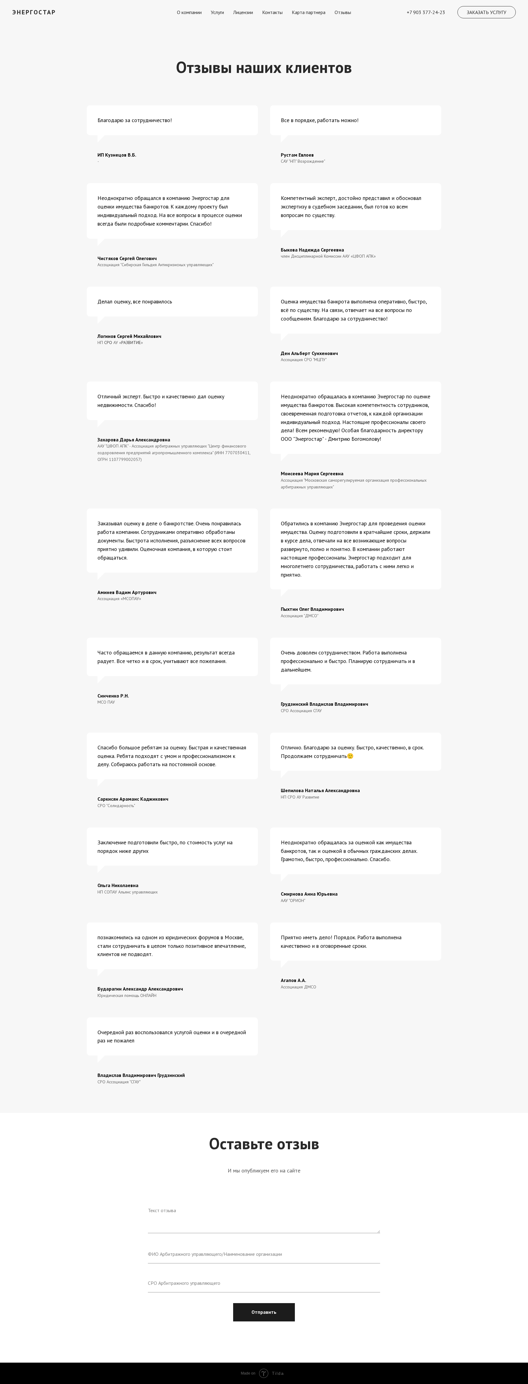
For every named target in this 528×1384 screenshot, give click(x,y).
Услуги (217, 12)
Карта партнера (308, 12)
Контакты (272, 12)
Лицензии (243, 12)
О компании (189, 12)
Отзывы (343, 12)
